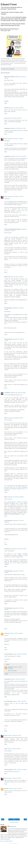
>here (25, 209)
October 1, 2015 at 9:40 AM (16, 633)
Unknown (6, 633)
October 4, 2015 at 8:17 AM (14, 735)
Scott (5, 138)
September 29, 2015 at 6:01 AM (13, 118)
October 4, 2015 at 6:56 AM (19, 701)
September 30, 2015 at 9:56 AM (17, 392)
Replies (7, 664)
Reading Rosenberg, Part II (19, 488)
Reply (5, 103)
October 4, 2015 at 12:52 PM (14, 778)
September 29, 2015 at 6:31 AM (17, 128)
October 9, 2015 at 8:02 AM (15, 788)
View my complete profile (6, 841)
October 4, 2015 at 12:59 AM (18, 679)
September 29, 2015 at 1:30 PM (15, 276)
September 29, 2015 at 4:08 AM (15, 107)
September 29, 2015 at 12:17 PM (15, 196)
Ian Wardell (7, 392)
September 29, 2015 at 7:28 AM (15, 138)
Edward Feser (9, 4)
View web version (14, 822)
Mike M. (6, 788)
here (20, 212)
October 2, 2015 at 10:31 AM (19, 654)
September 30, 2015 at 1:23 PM (18, 548)
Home (14, 819)
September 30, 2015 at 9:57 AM (15, 418)
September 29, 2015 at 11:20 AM (18, 156)
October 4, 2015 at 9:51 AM (13, 748)
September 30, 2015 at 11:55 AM (15, 496)
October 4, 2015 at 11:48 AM (19, 769)
